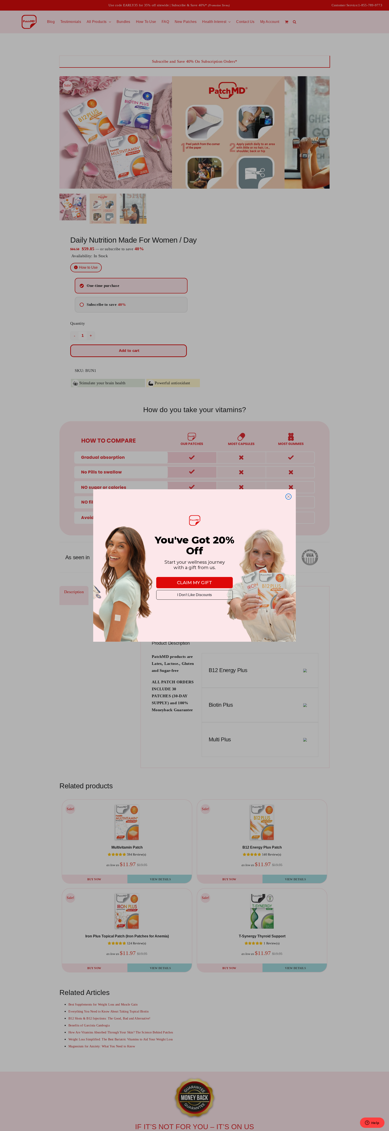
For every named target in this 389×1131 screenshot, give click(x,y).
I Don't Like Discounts (194, 595)
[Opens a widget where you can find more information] (372, 1123)
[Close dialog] (288, 496)
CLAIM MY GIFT (194, 582)
